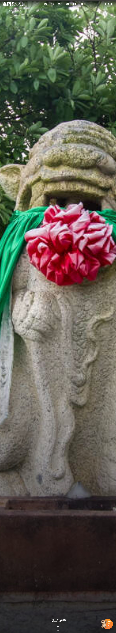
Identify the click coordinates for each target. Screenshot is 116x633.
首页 (11, 10)
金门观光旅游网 (13, 4)
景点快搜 (19, 10)
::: (3, 1)
